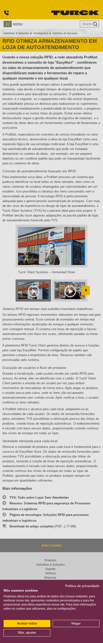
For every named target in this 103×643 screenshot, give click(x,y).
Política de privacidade (82, 586)
